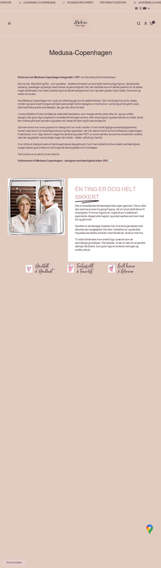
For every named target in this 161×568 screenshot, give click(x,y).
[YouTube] (145, 8)
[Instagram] (141, 8)
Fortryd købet (14, 562)
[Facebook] (136, 8)
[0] (150, 23)
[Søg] (139, 23)
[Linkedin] (149, 8)
